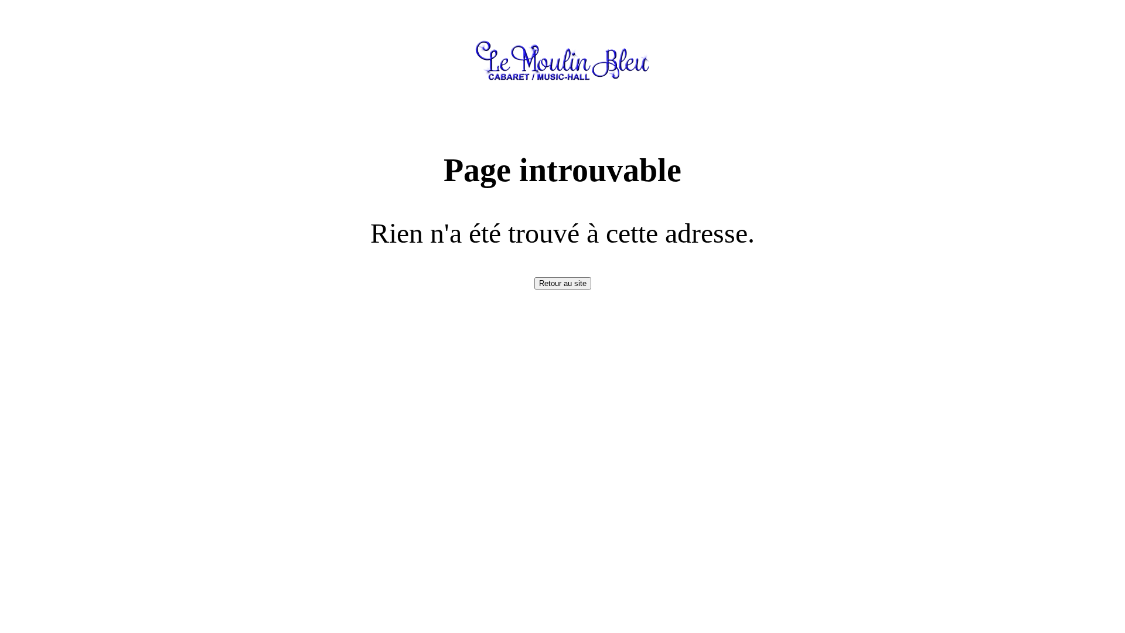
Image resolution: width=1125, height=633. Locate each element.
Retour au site (563, 283)
